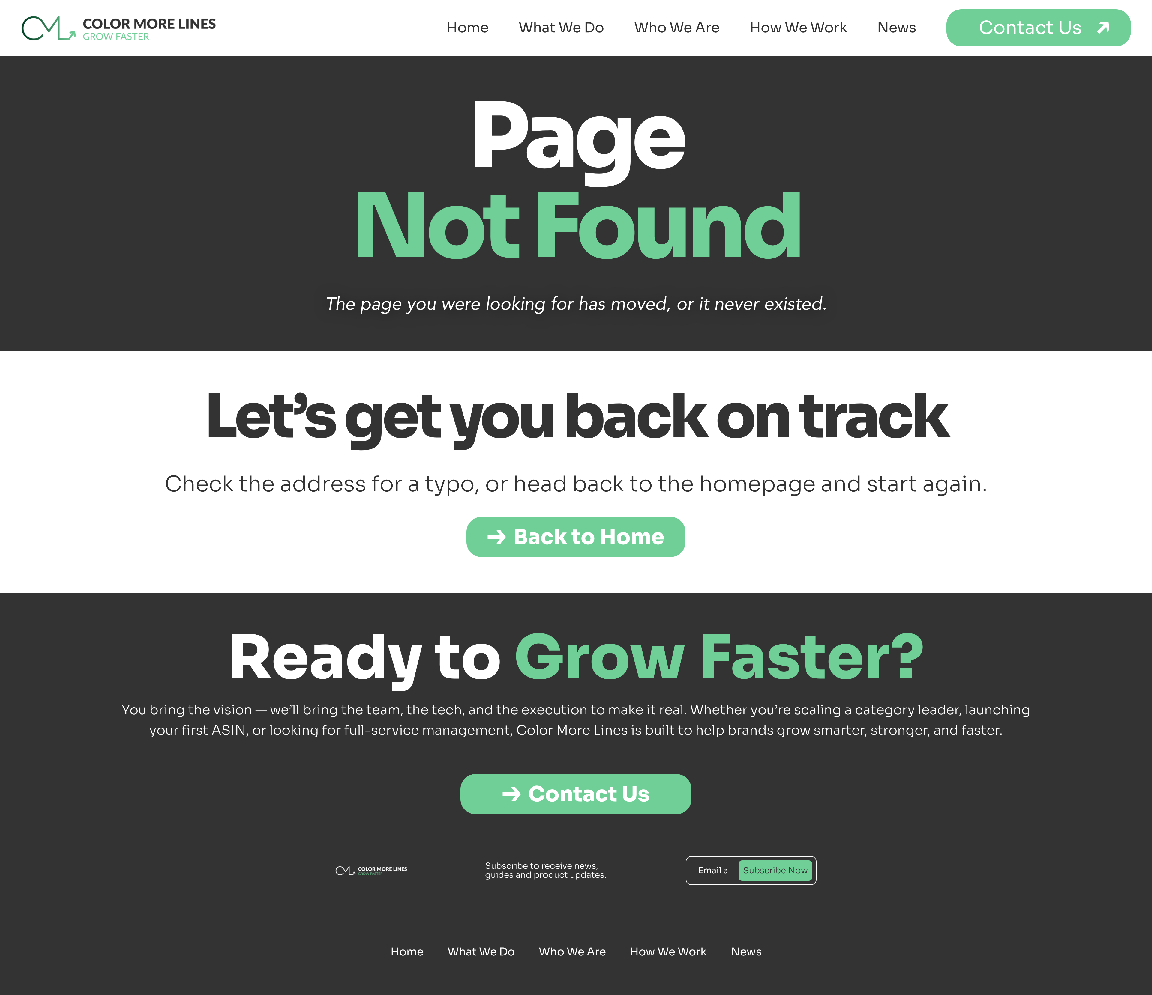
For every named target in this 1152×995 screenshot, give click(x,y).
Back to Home (588, 537)
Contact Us (1030, 27)
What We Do (561, 27)
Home (467, 27)
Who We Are (677, 27)
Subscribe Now (775, 870)
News (896, 27)
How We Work (798, 27)
